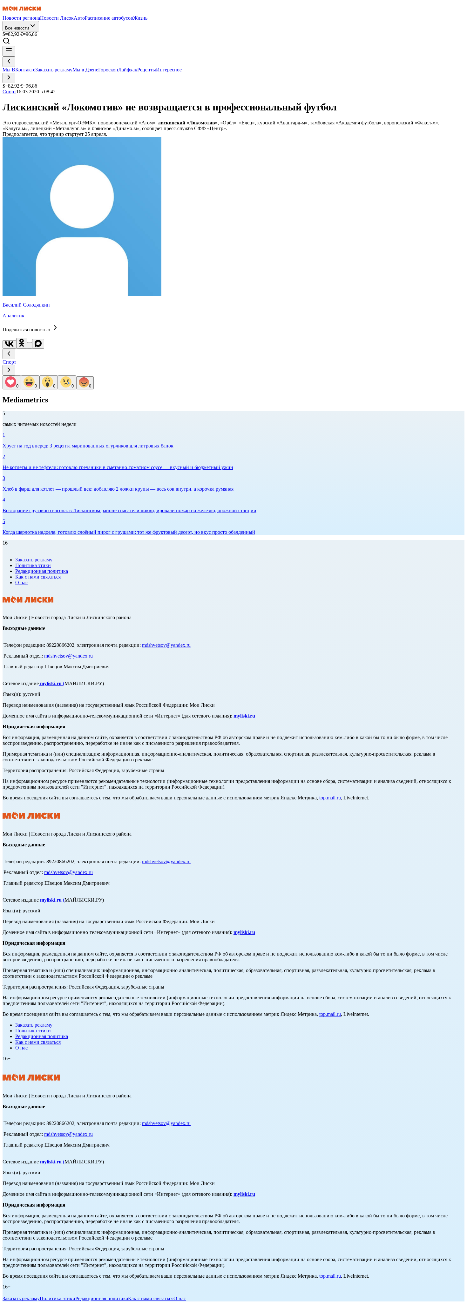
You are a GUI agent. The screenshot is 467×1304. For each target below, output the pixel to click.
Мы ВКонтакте (19, 69)
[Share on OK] (21, 343)
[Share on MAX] (38, 344)
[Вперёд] (9, 78)
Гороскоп (108, 69)
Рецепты (146, 69)
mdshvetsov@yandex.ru (166, 645)
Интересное (169, 69)
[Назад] (9, 61)
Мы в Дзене (85, 69)
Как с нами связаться (38, 576)
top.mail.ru (330, 797)
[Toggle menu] (9, 51)
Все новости (17, 28)
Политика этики (33, 565)
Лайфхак (127, 69)
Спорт (9, 362)
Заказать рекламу (53, 69)
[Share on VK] (9, 344)
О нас (21, 582)
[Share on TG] (29, 345)
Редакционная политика (41, 571)
